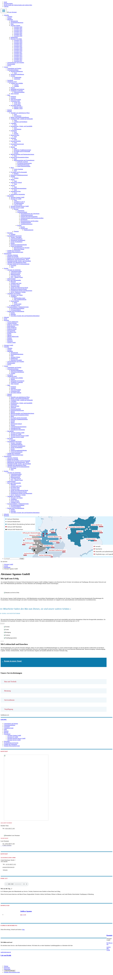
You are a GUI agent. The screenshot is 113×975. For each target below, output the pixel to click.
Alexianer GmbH (8, 345)
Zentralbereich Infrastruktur (18, 194)
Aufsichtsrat (17, 78)
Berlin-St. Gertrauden (13, 324)
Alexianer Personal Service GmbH (20, 206)
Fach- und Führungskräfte (14, 280)
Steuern (13, 179)
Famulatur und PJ (15, 305)
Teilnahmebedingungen (23, 164)
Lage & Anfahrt (18, 204)
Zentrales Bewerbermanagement (29, 216)
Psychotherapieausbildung (17, 308)
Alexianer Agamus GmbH (17, 197)
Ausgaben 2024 (18, 30)
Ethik (8, 95)
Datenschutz (7, 969)
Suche (5, 318)
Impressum (7, 967)
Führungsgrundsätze (19, 92)
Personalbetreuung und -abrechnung (30, 213)
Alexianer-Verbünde (12, 255)
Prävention (10, 233)
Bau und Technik (10, 682)
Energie (13, 243)
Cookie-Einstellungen (10, 970)
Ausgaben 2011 (18, 61)
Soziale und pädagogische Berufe (19, 287)
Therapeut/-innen (15, 286)
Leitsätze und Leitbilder (17, 83)
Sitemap (6, 966)
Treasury (13, 185)
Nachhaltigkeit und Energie (14, 235)
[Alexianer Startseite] (12, 12)
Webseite (5, 870)
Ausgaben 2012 (18, 59)
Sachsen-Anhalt (11, 342)
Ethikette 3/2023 (18, 107)
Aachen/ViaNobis (12, 323)
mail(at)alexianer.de (6, 952)
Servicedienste (9, 700)
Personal (16, 209)
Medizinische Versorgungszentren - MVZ (18, 259)
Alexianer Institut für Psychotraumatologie (18, 264)
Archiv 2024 (17, 104)
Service (9, 65)
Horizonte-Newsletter (16, 38)
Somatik (16, 153)
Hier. (23, 929)
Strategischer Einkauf (16, 182)
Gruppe (6, 67)
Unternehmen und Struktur (14, 68)
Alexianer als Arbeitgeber (14, 270)
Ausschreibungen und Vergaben (15, 62)
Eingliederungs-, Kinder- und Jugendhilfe (21, 126)
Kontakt (109, 935)
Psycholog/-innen (15, 284)
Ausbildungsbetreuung (26, 224)
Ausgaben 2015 (18, 55)
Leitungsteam (20, 210)
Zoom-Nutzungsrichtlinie (23, 166)
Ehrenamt (13, 314)
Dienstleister (10, 195)
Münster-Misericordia (13, 336)
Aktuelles (6, 15)
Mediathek (10, 19)
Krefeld (9, 333)
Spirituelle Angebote (22, 161)
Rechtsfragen (24, 219)
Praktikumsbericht (28, 230)
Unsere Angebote (18, 169)
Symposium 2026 (15, 101)
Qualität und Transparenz (13, 250)
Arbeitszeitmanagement (27, 215)
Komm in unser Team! (13, 661)
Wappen (13, 87)
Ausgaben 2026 (18, 27)
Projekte (16, 133)
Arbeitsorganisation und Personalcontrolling (32, 218)
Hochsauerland (11, 330)
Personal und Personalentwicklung (20, 157)
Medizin (13, 147)
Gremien (13, 76)
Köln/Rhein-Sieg (11, 332)
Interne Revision (15, 135)
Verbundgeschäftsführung (17, 74)
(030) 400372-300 (10, 828)
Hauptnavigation (8, 3)
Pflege (12, 167)
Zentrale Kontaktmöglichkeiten (19, 244)
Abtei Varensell (15, 93)
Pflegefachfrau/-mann (19, 298)
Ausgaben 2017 (18, 52)
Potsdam (9, 338)
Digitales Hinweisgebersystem (15, 252)
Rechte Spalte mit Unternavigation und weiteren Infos (18, 5)
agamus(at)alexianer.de (8, 867)
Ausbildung (14, 296)
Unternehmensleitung (12, 70)
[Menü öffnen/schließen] (4, 11)
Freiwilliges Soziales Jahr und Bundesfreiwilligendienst (25, 315)
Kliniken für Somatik (12, 256)
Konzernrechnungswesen (17, 144)
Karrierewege (24, 228)
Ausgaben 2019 (18, 49)
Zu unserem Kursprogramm (24, 163)
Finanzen (16, 231)
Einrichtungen (17, 116)
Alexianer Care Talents (17, 295)
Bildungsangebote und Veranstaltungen (24, 160)
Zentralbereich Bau (16, 191)
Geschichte (10, 80)
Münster (9, 335)
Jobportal (6, 317)
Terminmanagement (26, 222)
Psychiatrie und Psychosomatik (22, 151)
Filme (12, 24)
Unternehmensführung (16, 238)
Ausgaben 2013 (18, 58)
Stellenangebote (11, 278)
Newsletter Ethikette (16, 105)
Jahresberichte (14, 21)
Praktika (13, 313)
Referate (9, 111)
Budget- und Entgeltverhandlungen (20, 117)
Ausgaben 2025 (18, 28)
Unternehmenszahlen (16, 271)
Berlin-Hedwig (11, 326)
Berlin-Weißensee (12, 327)
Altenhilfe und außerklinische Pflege (20, 113)
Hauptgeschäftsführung (17, 71)
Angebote (13, 98)
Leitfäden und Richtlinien (20, 121)
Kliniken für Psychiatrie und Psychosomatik (18, 258)
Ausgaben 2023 (18, 31)
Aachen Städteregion (12, 321)
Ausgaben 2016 (18, 53)
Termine (9, 18)
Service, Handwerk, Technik (18, 292)
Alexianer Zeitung (15, 25)
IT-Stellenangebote (19, 203)
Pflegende (13, 281)
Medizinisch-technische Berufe (19, 289)
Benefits (23, 227)
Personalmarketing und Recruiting (29, 221)
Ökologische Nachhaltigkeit (18, 240)
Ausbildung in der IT (19, 201)
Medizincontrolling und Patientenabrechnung (22, 154)
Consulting (13, 123)
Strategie (9, 110)
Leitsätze (16, 84)
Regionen (6, 320)
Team (15, 73)
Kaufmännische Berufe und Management (21, 290)
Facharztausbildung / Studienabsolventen (18, 307)
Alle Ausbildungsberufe (20, 299)
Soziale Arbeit (17, 304)
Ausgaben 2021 (18, 34)
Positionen (13, 96)
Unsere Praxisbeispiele (16, 246)
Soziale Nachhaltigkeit (16, 241)
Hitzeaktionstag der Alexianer (21, 247)
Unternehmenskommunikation (18, 188)
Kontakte (13, 234)
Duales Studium (15, 301)
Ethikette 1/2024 (18, 108)
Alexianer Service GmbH (17, 207)
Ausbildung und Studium (13, 293)
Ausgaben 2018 (18, 50)
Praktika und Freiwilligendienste (15, 311)
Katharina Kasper (11, 329)
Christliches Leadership (17, 90)
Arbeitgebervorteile (16, 273)
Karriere (19, 225)
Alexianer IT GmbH (16, 198)
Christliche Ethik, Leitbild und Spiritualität (22, 118)
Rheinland (10, 341)
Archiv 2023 (17, 102)
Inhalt (5, 2)
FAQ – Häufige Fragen (17, 277)
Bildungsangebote (15, 274)
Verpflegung (8, 709)
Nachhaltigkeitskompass (17, 22)
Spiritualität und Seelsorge (17, 89)
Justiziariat (13, 138)
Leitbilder (16, 86)
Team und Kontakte (16, 99)
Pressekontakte (11, 64)
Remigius (9, 339)
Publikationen (14, 37)
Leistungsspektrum (22, 212)
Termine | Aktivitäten (16, 237)
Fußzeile (6, 6)
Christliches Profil (12, 81)
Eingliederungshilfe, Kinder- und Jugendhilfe (19, 261)
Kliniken (16, 173)
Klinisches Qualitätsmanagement (22, 150)
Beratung (7, 691)
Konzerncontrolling (16, 141)
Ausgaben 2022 (18, 33)
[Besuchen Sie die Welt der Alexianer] (12, 963)
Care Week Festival (16, 275)
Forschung (13, 265)
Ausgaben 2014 (18, 56)
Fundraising (14, 130)
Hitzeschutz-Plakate (19, 249)
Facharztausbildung (16, 310)
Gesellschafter (17, 77)
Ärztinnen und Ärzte (16, 283)
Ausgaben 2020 (18, 36)
